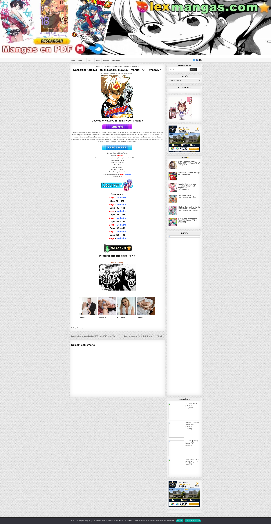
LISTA (98, 60)
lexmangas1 (106, 73)
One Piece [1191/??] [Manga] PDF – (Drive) (187, 196)
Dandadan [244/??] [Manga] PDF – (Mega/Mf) (189, 173)
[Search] (200, 60)
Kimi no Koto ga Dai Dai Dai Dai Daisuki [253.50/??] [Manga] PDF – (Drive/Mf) (189, 208)
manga (82, 328)
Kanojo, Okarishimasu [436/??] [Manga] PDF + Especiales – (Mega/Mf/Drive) (187, 186)
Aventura (103, 66)
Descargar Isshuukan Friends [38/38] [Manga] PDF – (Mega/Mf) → (144, 336)
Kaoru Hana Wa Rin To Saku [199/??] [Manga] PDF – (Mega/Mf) (189, 163)
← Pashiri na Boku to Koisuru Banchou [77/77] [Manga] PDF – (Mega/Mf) (92, 336)
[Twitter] (194, 60)
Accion (98, 66)
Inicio (73, 60)
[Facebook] (197, 60)
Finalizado (119, 66)
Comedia (109, 66)
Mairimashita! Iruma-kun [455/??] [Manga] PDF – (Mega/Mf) (187, 220)
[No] (268, 521)
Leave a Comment (127, 73)
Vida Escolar (135, 66)
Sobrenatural (127, 66)
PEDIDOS (106, 60)
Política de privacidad (193, 521)
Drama (114, 66)
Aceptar (179, 521)
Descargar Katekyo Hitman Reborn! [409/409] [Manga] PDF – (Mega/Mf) (117, 69)
